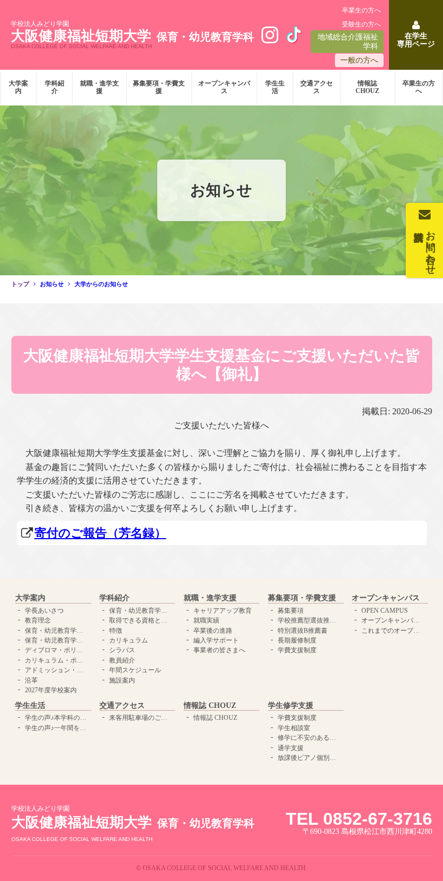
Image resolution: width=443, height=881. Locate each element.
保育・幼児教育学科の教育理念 (56, 630)
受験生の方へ (361, 24)
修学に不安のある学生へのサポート (309, 737)
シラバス (122, 650)
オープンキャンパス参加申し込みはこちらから (393, 620)
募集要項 (291, 610)
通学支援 (291, 748)
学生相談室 (294, 728)
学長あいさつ (44, 610)
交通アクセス (316, 87)
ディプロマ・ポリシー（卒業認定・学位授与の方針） (56, 650)
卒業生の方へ (361, 10)
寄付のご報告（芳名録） (100, 533)
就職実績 (206, 620)
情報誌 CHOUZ (367, 87)
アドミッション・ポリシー (56, 670)
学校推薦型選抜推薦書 (309, 620)
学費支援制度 (297, 650)
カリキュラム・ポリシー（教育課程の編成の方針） (56, 660)
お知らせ (52, 284)
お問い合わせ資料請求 (430, 247)
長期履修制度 (297, 640)
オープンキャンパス (224, 87)
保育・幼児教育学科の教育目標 (56, 640)
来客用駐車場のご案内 (140, 717)
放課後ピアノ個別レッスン (309, 757)
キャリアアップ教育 (222, 610)
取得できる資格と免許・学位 (140, 620)
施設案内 (122, 680)
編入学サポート (216, 640)
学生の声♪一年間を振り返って (56, 728)
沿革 (31, 680)
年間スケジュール (135, 670)
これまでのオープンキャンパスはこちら (393, 630)
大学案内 (18, 87)
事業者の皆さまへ (219, 650)
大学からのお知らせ (101, 284)
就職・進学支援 (99, 87)
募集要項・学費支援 (159, 87)
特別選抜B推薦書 (302, 630)
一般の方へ (359, 60)
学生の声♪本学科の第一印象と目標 (56, 717)
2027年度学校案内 (51, 690)
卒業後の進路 (212, 630)
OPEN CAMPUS (384, 610)
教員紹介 (122, 660)
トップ (20, 284)
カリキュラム (128, 640)
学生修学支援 (290, 705)
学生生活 (275, 87)
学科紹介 (54, 87)
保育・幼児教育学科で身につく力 (140, 610)
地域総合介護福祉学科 (348, 41)
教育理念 (38, 620)
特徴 (115, 630)
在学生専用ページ (416, 40)
